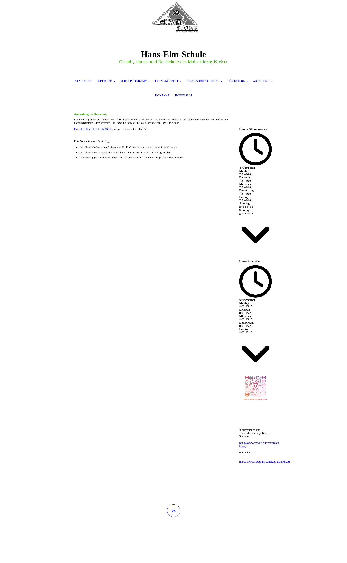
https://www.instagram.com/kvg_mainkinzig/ (264, 461)
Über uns (105, 81)
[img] (173, 18)
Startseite (83, 81)
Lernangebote (167, 81)
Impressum (183, 95)
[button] (173, 510)
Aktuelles (261, 81)
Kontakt (162, 95)
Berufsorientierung (203, 81)
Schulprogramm (133, 81)
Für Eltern (236, 81)
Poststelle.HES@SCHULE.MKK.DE (93, 129)
